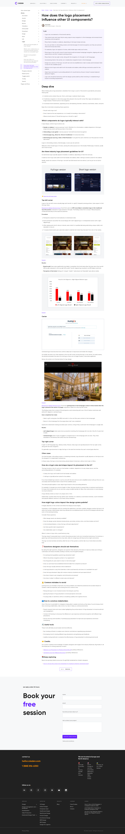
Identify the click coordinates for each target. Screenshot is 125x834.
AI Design (42, 804)
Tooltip (24, 78)
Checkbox (24, 26)
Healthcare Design (45, 811)
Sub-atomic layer (25, 10)
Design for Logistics (45, 824)
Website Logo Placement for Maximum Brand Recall (57, 649)
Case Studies (73, 804)
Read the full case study (50, 196)
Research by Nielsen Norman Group (51, 208)
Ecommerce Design (45, 818)
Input (23, 36)
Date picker (25, 28)
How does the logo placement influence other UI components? (31, 67)
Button (24, 23)
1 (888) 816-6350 (30, 766)
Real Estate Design (45, 813)
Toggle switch (26, 76)
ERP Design (43, 822)
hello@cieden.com (31, 761)
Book (43, 10)
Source (44, 260)
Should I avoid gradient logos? (30, 55)
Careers (72, 809)
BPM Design (43, 820)
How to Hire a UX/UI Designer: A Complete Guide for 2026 (93, 805)
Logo (23, 41)
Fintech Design (44, 815)
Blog (58, 804)
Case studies (53, 3)
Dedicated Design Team (28, 815)
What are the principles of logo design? (31, 45)
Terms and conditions (68, 741)
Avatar (24, 18)
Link (23, 39)
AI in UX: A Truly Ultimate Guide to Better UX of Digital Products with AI (93, 813)
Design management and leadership (29, 807)
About (71, 806)
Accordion (24, 15)
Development (25, 810)
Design (24, 804)
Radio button (25, 73)
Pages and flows (25, 84)
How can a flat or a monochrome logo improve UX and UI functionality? (31, 61)
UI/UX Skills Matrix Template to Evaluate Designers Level (93, 808)
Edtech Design (44, 806)
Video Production (26, 812)
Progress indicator (27, 71)
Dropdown (25, 31)
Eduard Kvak (47, 24)
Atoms (22, 13)
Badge (24, 21)
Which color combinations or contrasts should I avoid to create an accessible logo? (31, 50)
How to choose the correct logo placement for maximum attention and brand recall (65, 663)
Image (23, 34)
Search (24, 81)
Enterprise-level (44, 809)
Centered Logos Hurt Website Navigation (54, 652)
